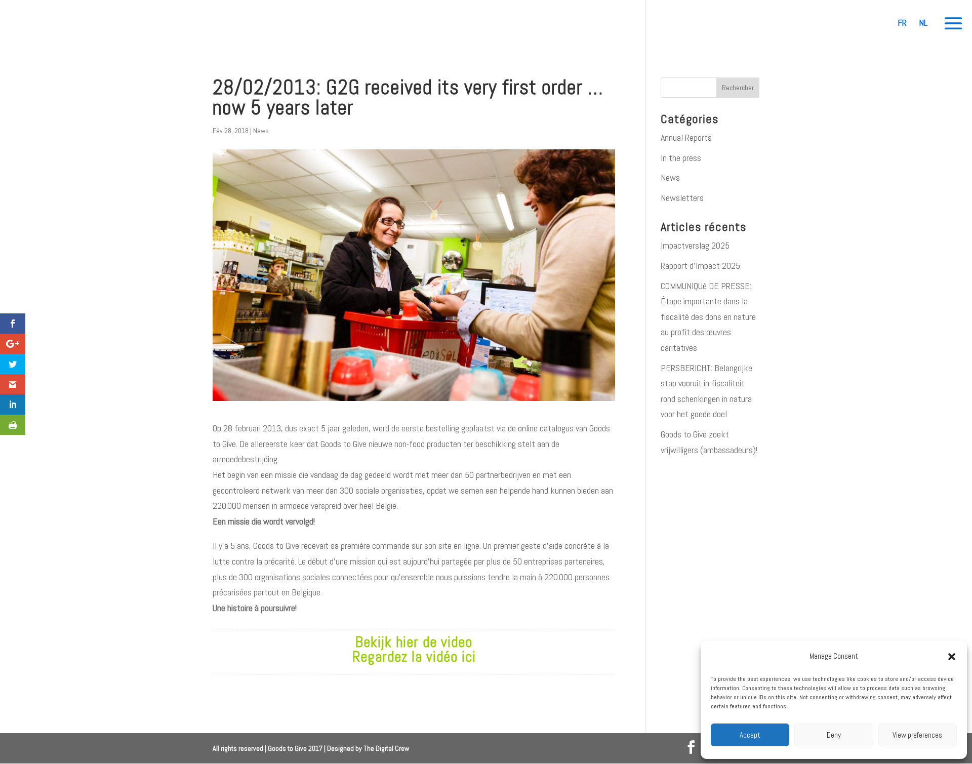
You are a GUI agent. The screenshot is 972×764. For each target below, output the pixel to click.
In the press (681, 158)
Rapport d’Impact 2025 (700, 265)
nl (923, 22)
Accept (750, 735)
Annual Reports (686, 137)
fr (902, 22)
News (261, 130)
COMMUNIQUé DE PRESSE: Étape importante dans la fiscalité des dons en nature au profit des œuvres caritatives (708, 316)
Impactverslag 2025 (695, 245)
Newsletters (682, 198)
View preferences (917, 735)
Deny (834, 735)
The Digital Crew (386, 748)
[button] (952, 657)
